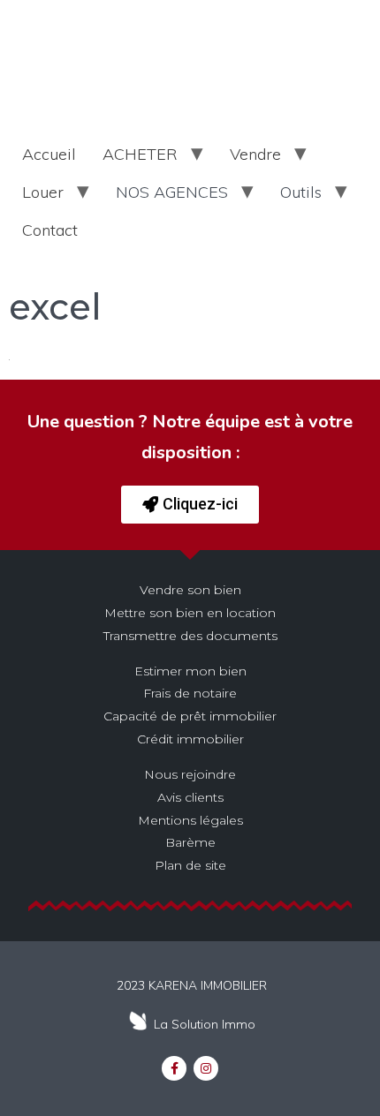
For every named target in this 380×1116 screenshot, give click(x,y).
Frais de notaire (190, 693)
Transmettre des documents (190, 636)
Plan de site (190, 865)
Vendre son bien (190, 590)
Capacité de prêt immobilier (190, 716)
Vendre (255, 154)
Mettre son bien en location (190, 613)
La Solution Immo (204, 1024)
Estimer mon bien (190, 671)
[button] (190, 505)
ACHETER (140, 154)
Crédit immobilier (190, 739)
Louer (43, 192)
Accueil (49, 154)
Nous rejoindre (190, 774)
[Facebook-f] (174, 1068)
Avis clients (190, 797)
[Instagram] (206, 1068)
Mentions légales (190, 820)
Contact (50, 230)
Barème (190, 842)
